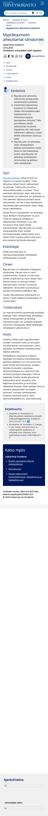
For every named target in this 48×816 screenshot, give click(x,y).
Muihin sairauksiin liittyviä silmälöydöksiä (21, 463)
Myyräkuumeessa (11, 178)
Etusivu (6, 20)
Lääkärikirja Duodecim (15, 22)
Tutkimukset (12, 73)
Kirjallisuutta (12, 81)
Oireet (9, 69)
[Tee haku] (41, 13)
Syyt (8, 62)
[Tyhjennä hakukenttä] (37, 13)
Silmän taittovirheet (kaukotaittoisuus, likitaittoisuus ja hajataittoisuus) (25, 476)
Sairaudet (32, 22)
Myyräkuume (14, 469)
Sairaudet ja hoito (20, 20)
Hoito (8, 77)
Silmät (8, 25)
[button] (5, 56)
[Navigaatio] (42, 3)
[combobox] (24, 13)
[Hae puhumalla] (33, 13)
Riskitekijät (11, 66)
